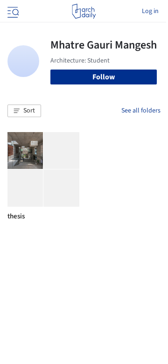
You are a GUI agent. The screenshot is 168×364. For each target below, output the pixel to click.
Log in (150, 11)
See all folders (141, 110)
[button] (24, 111)
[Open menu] (12, 11)
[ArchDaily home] (84, 11)
